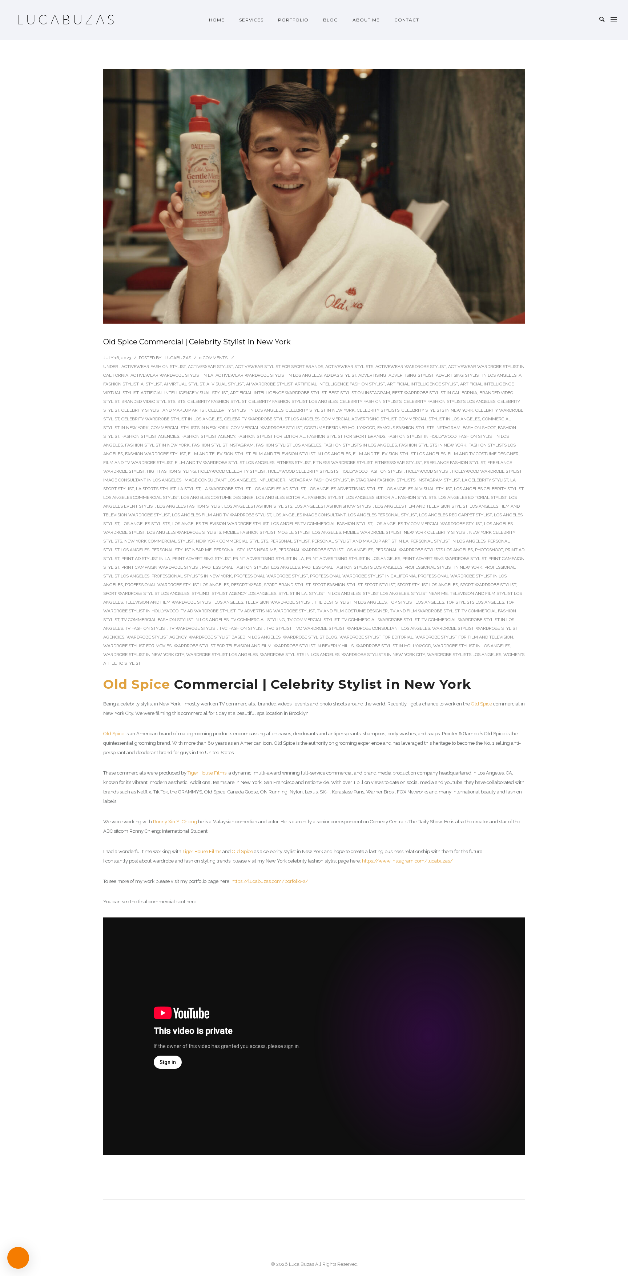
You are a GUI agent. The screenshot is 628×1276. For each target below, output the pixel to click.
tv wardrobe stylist (193, 628)
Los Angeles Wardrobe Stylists (184, 532)
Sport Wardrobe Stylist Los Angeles (146, 593)
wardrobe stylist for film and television (464, 637)
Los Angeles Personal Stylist (382, 514)
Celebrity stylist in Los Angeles (245, 410)
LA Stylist (189, 488)
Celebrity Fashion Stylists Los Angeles (449, 401)
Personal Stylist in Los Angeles (448, 541)
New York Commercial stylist (159, 541)
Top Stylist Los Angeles (416, 602)
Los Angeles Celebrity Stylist (488, 488)
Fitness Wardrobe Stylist (343, 462)
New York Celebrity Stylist (435, 532)
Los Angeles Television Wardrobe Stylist (220, 523)
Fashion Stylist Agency (208, 436)
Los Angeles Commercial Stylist (141, 497)
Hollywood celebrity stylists (303, 471)
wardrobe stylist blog (310, 637)
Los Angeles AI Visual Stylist (418, 488)
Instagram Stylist (439, 480)
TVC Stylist (278, 628)
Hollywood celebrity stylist (232, 471)
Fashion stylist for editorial (271, 436)
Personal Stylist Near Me (182, 549)
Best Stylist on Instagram (359, 392)
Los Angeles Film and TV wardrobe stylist (221, 514)
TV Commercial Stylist (313, 619)
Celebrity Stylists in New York (437, 410)
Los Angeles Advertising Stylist (344, 488)
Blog (330, 20)
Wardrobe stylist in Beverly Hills (314, 645)
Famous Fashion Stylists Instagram (418, 427)
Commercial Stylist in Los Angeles (439, 418)
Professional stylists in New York (192, 576)
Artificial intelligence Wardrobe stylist (278, 392)
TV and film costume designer (352, 610)
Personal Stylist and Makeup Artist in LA (360, 541)
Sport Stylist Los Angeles (427, 584)
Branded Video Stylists (148, 401)
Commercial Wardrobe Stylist (266, 427)
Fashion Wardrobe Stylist (155, 453)
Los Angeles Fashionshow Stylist (333, 506)
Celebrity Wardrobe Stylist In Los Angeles (171, 418)
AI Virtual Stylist (184, 384)
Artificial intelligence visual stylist (184, 392)
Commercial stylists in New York (190, 427)
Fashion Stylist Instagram (223, 445)
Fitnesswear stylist (398, 462)
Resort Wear (246, 584)
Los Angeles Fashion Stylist (189, 506)
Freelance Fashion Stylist (454, 462)
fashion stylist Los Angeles (288, 445)
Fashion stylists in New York (432, 445)
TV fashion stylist (146, 628)
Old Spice (136, 684)
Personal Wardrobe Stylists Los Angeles (424, 549)
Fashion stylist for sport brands (346, 436)
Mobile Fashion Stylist (249, 532)
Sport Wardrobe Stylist (488, 584)
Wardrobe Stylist (453, 628)
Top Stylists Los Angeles (475, 602)
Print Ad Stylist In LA (145, 558)
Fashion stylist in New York (157, 445)
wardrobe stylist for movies (137, 645)
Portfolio (293, 20)
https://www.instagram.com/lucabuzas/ (407, 861)
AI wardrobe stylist (269, 384)
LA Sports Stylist (156, 488)
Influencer (271, 480)
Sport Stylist (380, 584)
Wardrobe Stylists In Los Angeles (299, 654)
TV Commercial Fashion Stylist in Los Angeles (175, 619)
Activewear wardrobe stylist (410, 366)
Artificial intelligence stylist (422, 384)
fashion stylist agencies (150, 436)
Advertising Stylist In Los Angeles (476, 375)
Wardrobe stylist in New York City (143, 654)
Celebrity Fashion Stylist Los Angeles (293, 401)
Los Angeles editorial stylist (472, 497)
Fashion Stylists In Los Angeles (360, 445)
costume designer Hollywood (339, 427)
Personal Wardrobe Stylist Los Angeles (325, 549)
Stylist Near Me (429, 593)
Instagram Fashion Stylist (318, 480)
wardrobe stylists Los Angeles (464, 654)
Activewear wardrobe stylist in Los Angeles (269, 375)
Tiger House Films (207, 773)
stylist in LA (292, 593)
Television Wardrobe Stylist (278, 602)
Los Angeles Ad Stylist (279, 488)
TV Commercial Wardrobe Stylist (380, 619)
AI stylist (151, 384)
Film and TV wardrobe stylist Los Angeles (224, 462)
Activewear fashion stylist (153, 366)
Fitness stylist (294, 462)
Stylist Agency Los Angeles (244, 593)
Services (251, 20)
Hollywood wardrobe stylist (487, 471)
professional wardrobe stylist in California (363, 576)
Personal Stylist (290, 541)
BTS (181, 401)
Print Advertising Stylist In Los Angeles (353, 558)
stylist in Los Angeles (335, 593)
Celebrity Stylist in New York (320, 410)
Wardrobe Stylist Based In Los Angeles (235, 637)
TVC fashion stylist (241, 628)
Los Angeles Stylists (145, 523)
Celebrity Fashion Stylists (371, 401)
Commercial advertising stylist (359, 418)
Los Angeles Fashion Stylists (258, 506)
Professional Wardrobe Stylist (271, 576)
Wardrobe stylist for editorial (376, 637)
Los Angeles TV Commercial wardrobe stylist (428, 523)
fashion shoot (479, 427)
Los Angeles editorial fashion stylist (299, 497)
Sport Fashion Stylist (337, 584)
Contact (406, 20)
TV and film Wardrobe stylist (424, 610)
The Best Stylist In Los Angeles (350, 602)
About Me (366, 20)
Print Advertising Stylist (201, 558)
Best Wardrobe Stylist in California (434, 392)
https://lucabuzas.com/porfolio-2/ (270, 881)
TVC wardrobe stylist (319, 628)
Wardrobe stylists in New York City (383, 654)
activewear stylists (349, 366)
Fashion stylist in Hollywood (421, 436)
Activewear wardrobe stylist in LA (171, 375)
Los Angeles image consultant (309, 514)
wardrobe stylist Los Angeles (222, 654)
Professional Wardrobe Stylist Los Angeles (177, 584)
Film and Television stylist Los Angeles (399, 453)
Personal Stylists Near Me (245, 549)
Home (217, 20)
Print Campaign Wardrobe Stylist (160, 567)
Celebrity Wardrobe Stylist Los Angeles (271, 418)
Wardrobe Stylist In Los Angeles (471, 645)
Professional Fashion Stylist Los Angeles (251, 567)
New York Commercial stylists (232, 541)
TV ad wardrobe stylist (208, 610)
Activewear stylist (210, 366)
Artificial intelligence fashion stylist (340, 384)
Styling (200, 593)
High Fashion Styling (171, 471)
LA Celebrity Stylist (485, 480)
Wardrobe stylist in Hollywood (393, 645)
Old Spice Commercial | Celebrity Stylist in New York (197, 341)
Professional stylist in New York (443, 567)
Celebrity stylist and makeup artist (163, 410)
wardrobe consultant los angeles (388, 628)
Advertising (372, 375)
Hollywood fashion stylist (372, 471)
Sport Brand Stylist (287, 584)
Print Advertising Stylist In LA (268, 558)
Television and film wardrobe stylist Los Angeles (184, 602)
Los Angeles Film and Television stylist (421, 506)
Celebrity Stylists (378, 410)
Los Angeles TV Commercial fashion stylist (321, 523)
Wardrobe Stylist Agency (156, 637)
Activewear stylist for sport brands (279, 366)
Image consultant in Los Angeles (142, 480)
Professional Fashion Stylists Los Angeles (352, 567)
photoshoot (489, 549)
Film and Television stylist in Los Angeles (302, 453)
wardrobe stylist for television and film (222, 645)
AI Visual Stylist (225, 384)
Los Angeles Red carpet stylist (455, 514)
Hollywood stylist (428, 471)
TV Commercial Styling (258, 619)
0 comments (213, 357)
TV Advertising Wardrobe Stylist (276, 610)
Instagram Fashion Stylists (383, 480)
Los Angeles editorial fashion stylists (391, 497)
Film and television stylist (219, 453)
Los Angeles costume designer (217, 497)
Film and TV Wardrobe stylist (138, 462)
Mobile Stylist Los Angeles (309, 532)
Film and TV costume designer (483, 453)
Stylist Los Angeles (386, 593)
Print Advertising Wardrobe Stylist (444, 558)
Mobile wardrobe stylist (372, 532)
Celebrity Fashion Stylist (217, 401)
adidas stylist (340, 375)
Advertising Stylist (411, 375)
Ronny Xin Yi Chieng (175, 821)
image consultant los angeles (220, 480)
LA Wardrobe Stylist (226, 488)
